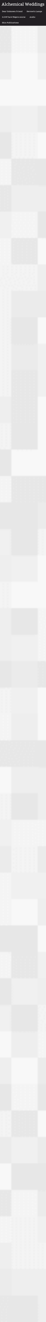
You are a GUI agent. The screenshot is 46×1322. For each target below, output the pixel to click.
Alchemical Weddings (23, 4)
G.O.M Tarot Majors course (13, 17)
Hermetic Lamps (34, 11)
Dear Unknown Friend (12, 11)
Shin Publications (10, 23)
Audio (32, 17)
